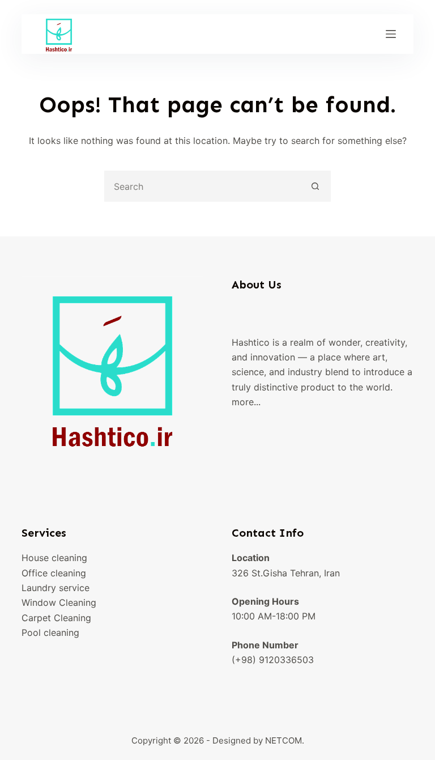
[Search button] (315, 186)
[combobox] (203, 186)
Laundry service (55, 587)
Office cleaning (54, 573)
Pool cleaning (50, 632)
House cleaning (54, 557)
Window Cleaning (59, 602)
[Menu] (391, 34)
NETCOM (283, 740)
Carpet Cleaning (56, 617)
